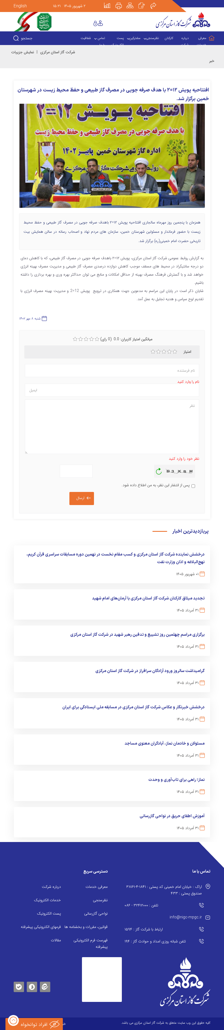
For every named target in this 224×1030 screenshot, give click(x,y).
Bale (19, 986)
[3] (163, 351)
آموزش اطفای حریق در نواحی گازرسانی (172, 816)
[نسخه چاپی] (121, 2)
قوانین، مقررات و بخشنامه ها (86, 927)
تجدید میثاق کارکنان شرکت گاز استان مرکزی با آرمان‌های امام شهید (148, 598)
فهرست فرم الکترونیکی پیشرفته (90, 943)
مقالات (56, 940)
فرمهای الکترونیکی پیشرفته (41, 927)
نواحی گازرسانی (96, 913)
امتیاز (187, 352)
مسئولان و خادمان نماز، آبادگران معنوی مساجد (165, 744)
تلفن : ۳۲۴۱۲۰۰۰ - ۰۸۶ (141, 905)
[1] (153, 351)
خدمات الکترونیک (47, 900)
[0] (75, 339)
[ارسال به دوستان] (156, 2)
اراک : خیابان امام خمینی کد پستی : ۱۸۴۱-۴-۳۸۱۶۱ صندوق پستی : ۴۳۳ (164, 890)
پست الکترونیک (49, 913)
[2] (158, 351)
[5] (174, 351)
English (20, 6)
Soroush (32, 986)
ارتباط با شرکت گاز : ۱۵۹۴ (144, 929)
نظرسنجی (100, 900)
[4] (169, 351)
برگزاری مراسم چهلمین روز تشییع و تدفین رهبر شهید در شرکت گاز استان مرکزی (137, 635)
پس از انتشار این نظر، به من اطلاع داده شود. (156, 485)
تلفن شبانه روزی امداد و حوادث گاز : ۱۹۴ (155, 941)
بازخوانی (159, 470)
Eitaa (45, 983)
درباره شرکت (51, 887)
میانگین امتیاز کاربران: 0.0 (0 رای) (126, 339)
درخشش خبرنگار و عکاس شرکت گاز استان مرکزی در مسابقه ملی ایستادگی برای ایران (133, 707)
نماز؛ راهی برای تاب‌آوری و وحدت (176, 780)
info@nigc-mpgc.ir (186, 917)
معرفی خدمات (97, 887)
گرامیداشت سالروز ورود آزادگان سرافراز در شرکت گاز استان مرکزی (150, 671)
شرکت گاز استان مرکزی (57, 52)
